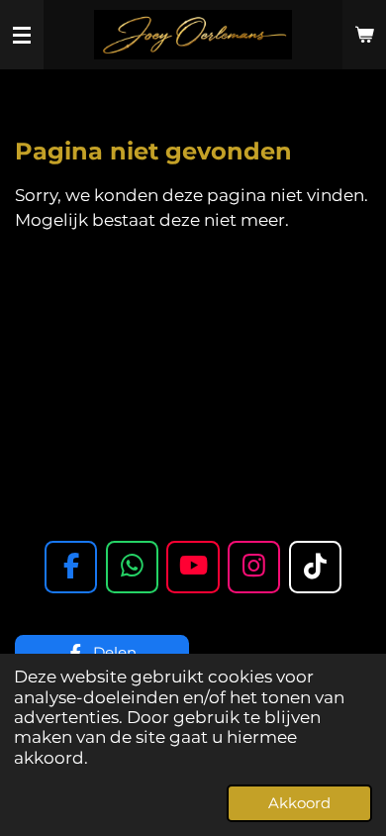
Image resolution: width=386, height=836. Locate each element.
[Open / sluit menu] (22, 34)
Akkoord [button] (299, 802)
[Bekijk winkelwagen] (364, 34)
